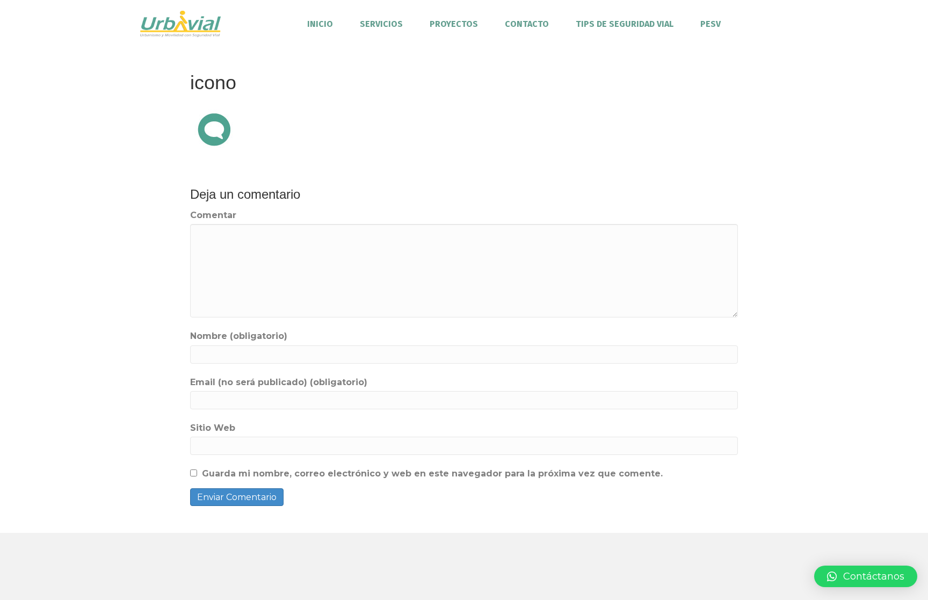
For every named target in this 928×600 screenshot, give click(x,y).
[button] (865, 576)
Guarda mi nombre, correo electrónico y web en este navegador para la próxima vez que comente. (432, 473)
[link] (320, 23)
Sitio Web (212, 428)
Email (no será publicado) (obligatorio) (278, 382)
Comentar (213, 215)
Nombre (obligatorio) (238, 336)
